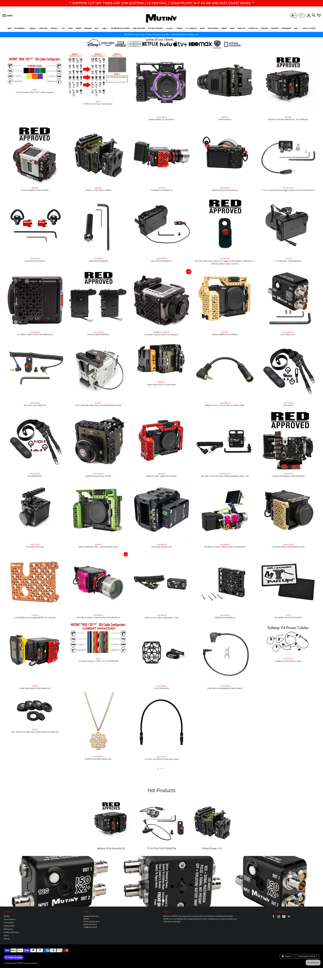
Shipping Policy (9, 926)
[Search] (314, 15)
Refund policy (8, 929)
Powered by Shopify (30, 963)
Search (6, 935)
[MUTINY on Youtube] (284, 917)
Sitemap (7, 939)
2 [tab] (163, 900)
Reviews (7, 916)
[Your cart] (319, 15)
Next (317, 881)
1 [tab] (160, 900)
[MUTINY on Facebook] (273, 917)
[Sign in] (309, 15)
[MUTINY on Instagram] (279, 917)
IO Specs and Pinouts (11, 932)
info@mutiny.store (90, 927)
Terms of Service (10, 919)
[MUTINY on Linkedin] (289, 917)
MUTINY (19, 963)
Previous (5, 881)
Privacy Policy (9, 922)
